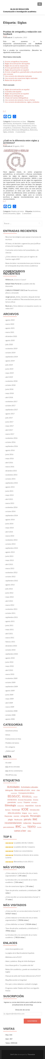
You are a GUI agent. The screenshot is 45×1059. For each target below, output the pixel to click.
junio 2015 (9, 491)
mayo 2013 (9, 560)
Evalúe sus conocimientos (23, 851)
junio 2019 (9, 369)
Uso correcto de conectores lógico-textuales (21, 78)
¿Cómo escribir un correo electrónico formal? (22, 897)
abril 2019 (9, 377)
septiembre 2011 (11, 617)
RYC (18, 826)
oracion (16, 816)
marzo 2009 (9, 707)
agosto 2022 (10, 320)
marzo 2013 (9, 568)
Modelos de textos (17, 211)
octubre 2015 (10, 479)
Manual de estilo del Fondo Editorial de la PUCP (23, 976)
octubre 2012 (10, 576)
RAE (35, 819)
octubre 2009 (10, 682)
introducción (34, 810)
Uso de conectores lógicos (15, 886)
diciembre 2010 (11, 646)
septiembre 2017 (11, 410)
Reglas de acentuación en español (17, 89)
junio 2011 (9, 625)
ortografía (25, 816)
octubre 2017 (10, 405)
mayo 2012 (9, 597)
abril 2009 (9, 703)
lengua (24, 813)
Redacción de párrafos (13, 80)
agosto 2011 (10, 621)
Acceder (8, 763)
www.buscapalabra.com (14, 949)
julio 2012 (9, 589)
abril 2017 (9, 430)
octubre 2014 (10, 511)
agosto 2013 (10, 552)
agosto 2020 (10, 340)
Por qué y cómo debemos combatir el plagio (21, 984)
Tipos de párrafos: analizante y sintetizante (21, 890)
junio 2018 (9, 389)
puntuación (7, 130)
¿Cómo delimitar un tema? (15, 924)
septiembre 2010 (11, 654)
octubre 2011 (10, 613)
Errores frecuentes (9, 213)
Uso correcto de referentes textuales (18, 76)
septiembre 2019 (11, 357)
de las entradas (12, 767)
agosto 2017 (10, 414)
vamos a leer (20, 831)
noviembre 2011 (11, 609)
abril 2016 (9, 462)
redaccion (27, 823)
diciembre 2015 (11, 471)
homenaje (16, 810)
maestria (35, 813)
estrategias (34, 802)
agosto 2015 (10, 487)
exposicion (29, 806)
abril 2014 (9, 532)
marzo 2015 (9, 503)
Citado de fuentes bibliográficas (16, 98)
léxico (30, 813)
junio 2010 (9, 662)
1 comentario (26, 213)
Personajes (35, 816)
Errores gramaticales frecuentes (16, 68)
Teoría (24, 827)
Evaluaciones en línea (18, 121)
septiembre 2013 (11, 548)
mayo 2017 (9, 426)
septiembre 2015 (11, 483)
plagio (10, 820)
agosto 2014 (10, 519)
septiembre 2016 (11, 446)
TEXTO (31, 827)
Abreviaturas (7, 123)
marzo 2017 (9, 434)
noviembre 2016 (11, 438)
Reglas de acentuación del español (17, 64)
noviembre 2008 (11, 711)
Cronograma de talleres (26, 793)
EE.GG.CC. (14, 796)
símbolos (11, 132)
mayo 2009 (9, 699)
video (29, 831)
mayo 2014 (9, 528)
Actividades (13, 787)
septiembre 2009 (11, 686)
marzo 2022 (9, 324)
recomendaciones (13, 823)
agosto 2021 (10, 328)
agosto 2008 (10, 719)
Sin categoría (10, 747)
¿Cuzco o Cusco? (20, 280)
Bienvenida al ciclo (22, 790)
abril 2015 (9, 499)
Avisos (7, 735)
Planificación (18, 820)
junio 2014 (9, 524)
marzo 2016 (9, 467)
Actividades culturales (29, 787)
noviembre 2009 (11, 678)
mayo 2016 (9, 458)
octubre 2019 (10, 353)
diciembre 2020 (11, 336)
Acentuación (17, 123)
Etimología (10, 805)
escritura (19, 802)
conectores (14, 793)
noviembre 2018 (11, 381)
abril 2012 (9, 601)
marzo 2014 (9, 536)
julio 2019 (9, 365)
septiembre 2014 (11, 515)
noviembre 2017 (11, 401)
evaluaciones (16, 128)
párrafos (33, 128)
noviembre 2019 (11, 348)
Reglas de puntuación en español (17, 70)
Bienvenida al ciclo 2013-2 (23, 862)
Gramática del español (13, 92)
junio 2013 (9, 556)
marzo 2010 (9, 674)
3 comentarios (20, 132)
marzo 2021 (9, 332)
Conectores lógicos (9, 126)
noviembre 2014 (11, 507)
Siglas (5, 132)
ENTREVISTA (12, 800)
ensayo (35, 796)
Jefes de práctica (14, 813)
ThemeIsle (31, 1054)
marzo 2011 (9, 638)
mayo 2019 (9, 373)
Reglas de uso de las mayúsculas (16, 66)
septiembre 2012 (11, 581)
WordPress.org (10, 775)
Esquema (27, 802)
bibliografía (9, 790)
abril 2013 (9, 564)
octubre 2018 (10, 385)
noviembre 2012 (11, 572)
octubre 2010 (10, 650)
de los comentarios (14, 771)
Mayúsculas (26, 128)
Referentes (33, 130)
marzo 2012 (9, 605)
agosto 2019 (10, 361)
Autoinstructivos (11, 731)
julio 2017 (9, 418)
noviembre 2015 (11, 475)
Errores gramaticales (24, 126)
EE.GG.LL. (27, 796)
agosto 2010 (10, 658)
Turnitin (39, 827)
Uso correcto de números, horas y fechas (20, 100)
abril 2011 (9, 633)
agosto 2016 (10, 450)
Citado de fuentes (28, 123)
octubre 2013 (10, 544)
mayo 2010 (9, 666)
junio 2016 (9, 454)
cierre (33, 790)
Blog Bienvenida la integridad (16, 980)
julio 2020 (9, 344)
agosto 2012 (10, 585)
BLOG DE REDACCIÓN (19, 9)
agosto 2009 (10, 690)
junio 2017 (9, 422)
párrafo (27, 819)
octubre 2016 (10, 442)
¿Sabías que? (10, 751)
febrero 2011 (10, 642)
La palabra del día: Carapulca (24, 847)
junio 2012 (9, 593)
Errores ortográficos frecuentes (16, 61)
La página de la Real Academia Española (19, 953)
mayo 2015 (9, 495)
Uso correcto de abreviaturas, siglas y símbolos (22, 102)
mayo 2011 (9, 629)
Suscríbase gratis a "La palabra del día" (19, 965)
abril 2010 (9, 670)
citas (38, 790)
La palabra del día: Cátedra (23, 843)
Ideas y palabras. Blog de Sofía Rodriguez (20, 961)
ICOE (24, 809)
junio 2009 (9, 695)
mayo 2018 (9, 393)
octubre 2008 (10, 715)
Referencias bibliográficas (14, 96)
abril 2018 (9, 397)
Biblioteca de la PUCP (13, 957)
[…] (4, 111)
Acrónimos (36, 211)
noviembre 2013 (11, 540)
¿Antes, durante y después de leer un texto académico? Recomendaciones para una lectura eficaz (23, 299)
